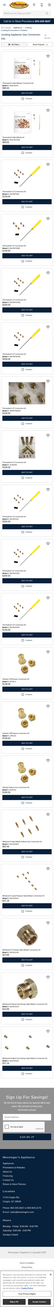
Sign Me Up (27, 1136)
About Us (7, 1172)
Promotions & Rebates (14, 1167)
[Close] (51, 1275)
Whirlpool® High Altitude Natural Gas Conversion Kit (22, 842)
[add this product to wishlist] (48, 56)
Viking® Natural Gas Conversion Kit (15, 787)
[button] (4, 5)
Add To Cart (27, 93)
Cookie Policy (27, 1288)
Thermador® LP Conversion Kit (14, 192)
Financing (8, 1176)
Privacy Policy (27, 1267)
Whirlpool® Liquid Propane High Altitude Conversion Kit (23, 896)
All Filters (15, 44)
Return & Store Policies (14, 1184)
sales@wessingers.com (22, 1212)
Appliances (17, 28)
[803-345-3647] (41, 5)
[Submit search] (47, 13)
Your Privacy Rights (27, 1294)
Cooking (28, 28)
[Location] (34, 5)
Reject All (14, 1302)
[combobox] (40, 44)
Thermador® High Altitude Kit (13, 137)
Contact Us (8, 1180)
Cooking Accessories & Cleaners (14, 30)
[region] (27, 1289)
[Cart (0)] (49, 5)
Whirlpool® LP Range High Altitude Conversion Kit (21, 950)
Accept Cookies (39, 1302)
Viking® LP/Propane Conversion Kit (15, 679)
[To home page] (19, 5)
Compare (28, 99)
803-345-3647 (17, 1208)
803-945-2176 (34, 1208)
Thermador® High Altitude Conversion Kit (17, 83)
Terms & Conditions (27, 1263)
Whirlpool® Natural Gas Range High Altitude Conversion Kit (24, 1004)
